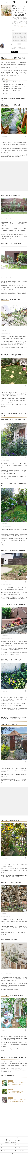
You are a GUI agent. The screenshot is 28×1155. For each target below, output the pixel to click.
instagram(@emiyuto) (6, 333)
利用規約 (18, 1145)
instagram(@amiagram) (6, 764)
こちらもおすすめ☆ (8, 93)
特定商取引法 (19, 1147)
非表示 (6, 79)
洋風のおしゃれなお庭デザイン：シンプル (13, 84)
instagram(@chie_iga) (6, 916)
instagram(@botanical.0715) (7, 218)
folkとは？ (4, 1145)
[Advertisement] (14, 176)
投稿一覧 (13, 51)
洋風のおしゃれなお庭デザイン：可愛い (12, 88)
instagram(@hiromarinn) (7, 973)
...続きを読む (23, 48)
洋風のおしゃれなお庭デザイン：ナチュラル (13, 86)
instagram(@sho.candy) (7, 460)
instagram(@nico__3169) (7, 584)
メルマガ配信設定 (20, 1150)
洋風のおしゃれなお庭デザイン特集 (11, 82)
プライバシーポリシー (7, 1147)
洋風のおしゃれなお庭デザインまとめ (12, 90)
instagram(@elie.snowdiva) (7, 388)
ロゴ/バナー (4, 1150)
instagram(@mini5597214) (7, 638)
